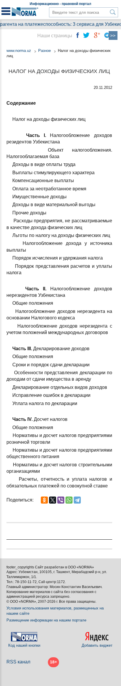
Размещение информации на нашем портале (46, 620)
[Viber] (60, 500)
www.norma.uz (18, 50)
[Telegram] (77, 500)
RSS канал (18, 661)
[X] (52, 500)
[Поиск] (113, 12)
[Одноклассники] (44, 500)
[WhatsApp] (69, 500)
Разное (44, 50)
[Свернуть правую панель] (113, 35)
